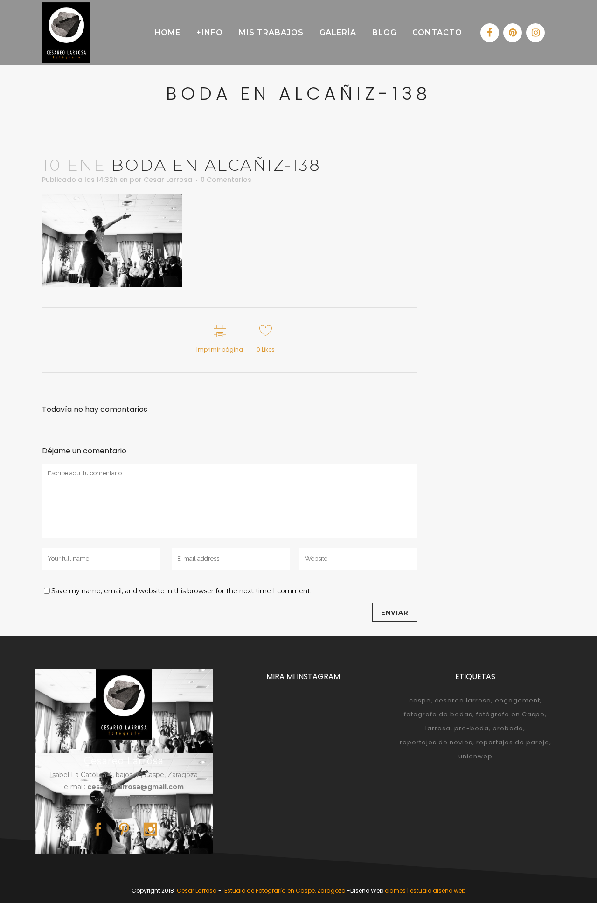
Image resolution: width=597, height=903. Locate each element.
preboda (508, 728)
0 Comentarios (226, 179)
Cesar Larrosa (168, 179)
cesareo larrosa (463, 700)
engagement (517, 700)
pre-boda (471, 728)
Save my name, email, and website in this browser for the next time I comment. (181, 591)
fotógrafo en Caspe (510, 714)
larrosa (438, 728)
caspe (420, 700)
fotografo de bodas (438, 714)
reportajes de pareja (512, 742)
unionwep (475, 756)
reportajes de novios (436, 742)
